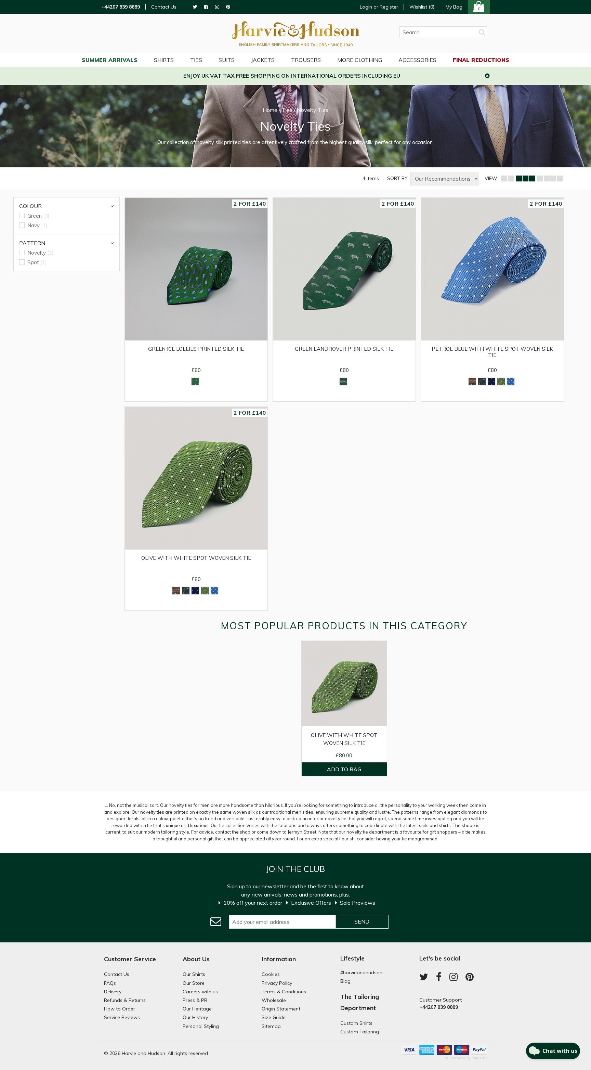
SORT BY (397, 178)
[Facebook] (206, 7)
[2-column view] (507, 179)
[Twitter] (195, 7)
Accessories (417, 59)
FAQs (110, 983)
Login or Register (379, 7)
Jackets (263, 59)
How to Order (119, 1009)
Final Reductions (481, 59)
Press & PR (195, 1000)
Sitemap (271, 1026)
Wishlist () (421, 7)
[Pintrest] (228, 7)
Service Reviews (122, 1017)
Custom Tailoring (359, 1032)
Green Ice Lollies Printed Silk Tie (196, 349)
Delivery (112, 992)
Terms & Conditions (284, 992)
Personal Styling (201, 1026)
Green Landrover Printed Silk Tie (344, 349)
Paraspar (479, 1058)
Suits (227, 59)
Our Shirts (194, 974)
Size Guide (274, 1017)
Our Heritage (197, 1009)
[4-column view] (549, 179)
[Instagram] (217, 7)
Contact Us (163, 7)
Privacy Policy (277, 983)
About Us (196, 959)
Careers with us (200, 992)
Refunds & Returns (125, 1000)
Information (279, 959)
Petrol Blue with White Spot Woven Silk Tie (492, 352)
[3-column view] (525, 179)
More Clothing (359, 59)
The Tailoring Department (359, 1002)
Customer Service (130, 959)
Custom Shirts (356, 1023)
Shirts (164, 59)
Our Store (194, 983)
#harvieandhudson (361, 972)
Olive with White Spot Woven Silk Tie (196, 558)
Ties (196, 59)
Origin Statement (281, 1009)
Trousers (306, 59)
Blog (345, 981)
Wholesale (274, 1000)
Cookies (271, 974)
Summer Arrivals (109, 59)
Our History (195, 1017)
